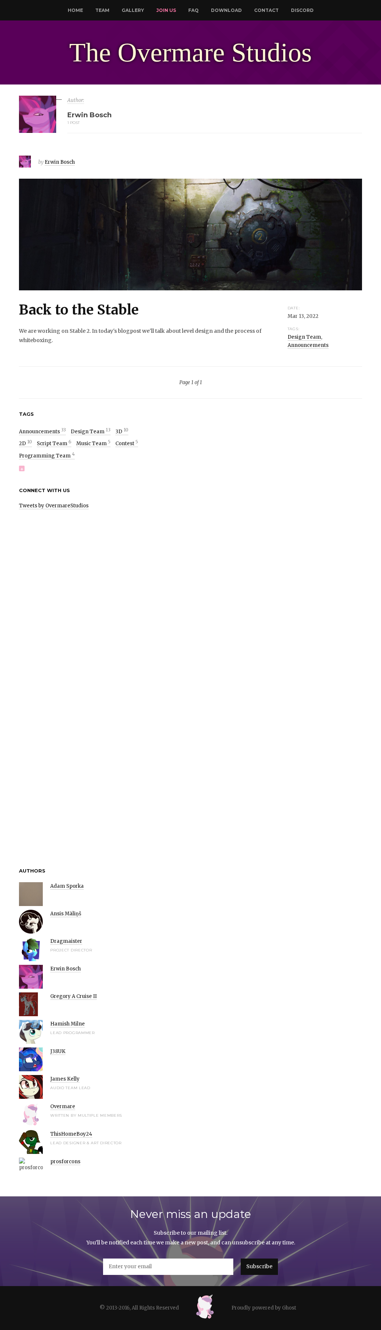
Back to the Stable (79, 310)
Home (75, 10)
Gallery (133, 10)
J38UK (57, 1051)
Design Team (304, 337)
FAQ (193, 10)
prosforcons (65, 1161)
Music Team (93, 443)
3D (121, 431)
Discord (302, 10)
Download (226, 10)
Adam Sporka (67, 886)
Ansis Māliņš (65, 913)
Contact (266, 10)
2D (25, 443)
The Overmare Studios (190, 52)
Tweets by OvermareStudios (54, 506)
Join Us (166, 10)
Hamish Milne (67, 1024)
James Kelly (65, 1079)
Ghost (289, 1308)
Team (102, 10)
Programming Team (47, 456)
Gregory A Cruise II (73, 996)
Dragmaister (66, 941)
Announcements (308, 345)
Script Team (54, 443)
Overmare (62, 1106)
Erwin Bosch (60, 162)
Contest (126, 443)
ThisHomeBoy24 (71, 1134)
